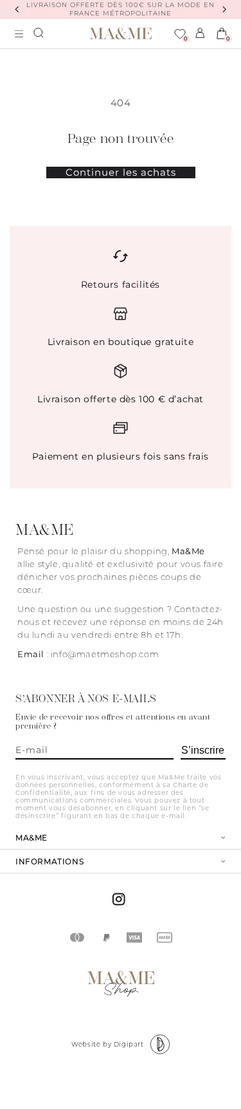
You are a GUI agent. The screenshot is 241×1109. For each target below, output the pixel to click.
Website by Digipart (107, 1044)
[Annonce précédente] (17, 9)
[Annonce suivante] (224, 9)
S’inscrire (202, 750)
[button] (39, 33)
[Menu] (19, 33)
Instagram (120, 899)
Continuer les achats (121, 172)
